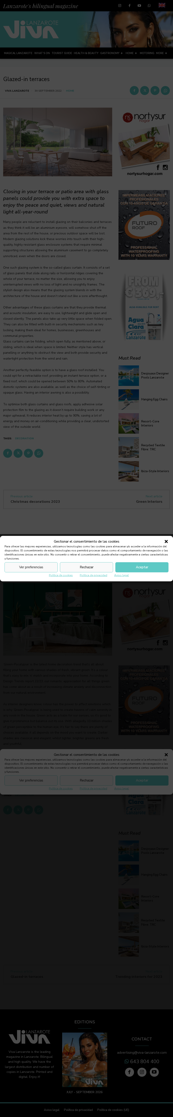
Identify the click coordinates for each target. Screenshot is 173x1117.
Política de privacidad (93, 575)
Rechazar (86, 567)
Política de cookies (61, 575)
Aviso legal (121, 575)
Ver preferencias (31, 567)
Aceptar (142, 567)
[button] (166, 541)
